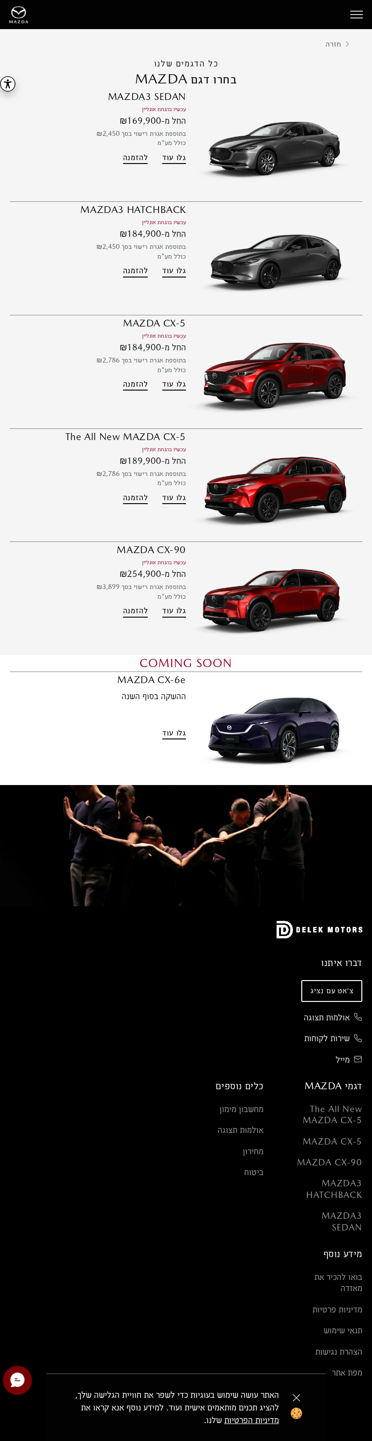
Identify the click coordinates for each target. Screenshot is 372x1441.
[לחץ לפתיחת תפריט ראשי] (356, 14)
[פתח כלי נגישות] (8, 84)
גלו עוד (174, 157)
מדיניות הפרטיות (251, 1420)
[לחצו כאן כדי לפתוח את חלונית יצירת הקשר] (17, 1380)
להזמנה (135, 157)
